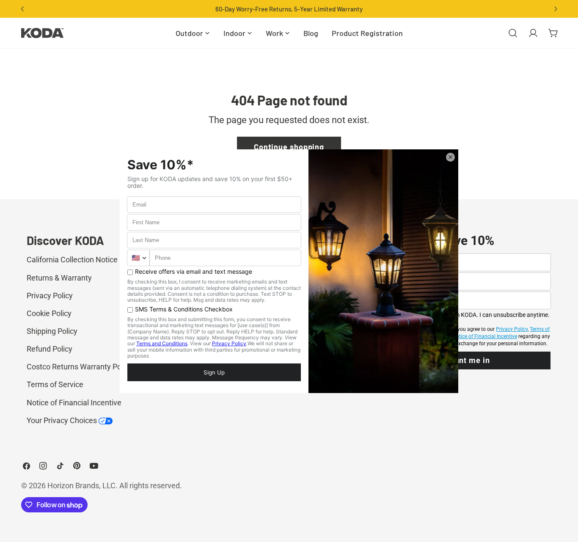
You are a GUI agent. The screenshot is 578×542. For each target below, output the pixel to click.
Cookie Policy (49, 313)
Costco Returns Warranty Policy (79, 366)
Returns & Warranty (59, 277)
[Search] (512, 33)
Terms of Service (55, 384)
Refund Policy (49, 348)
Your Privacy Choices (63, 420)
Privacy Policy (50, 295)
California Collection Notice (72, 259)
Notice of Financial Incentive (74, 402)
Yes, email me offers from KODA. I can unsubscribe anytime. (472, 314)
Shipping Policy (52, 331)
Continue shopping (289, 146)
